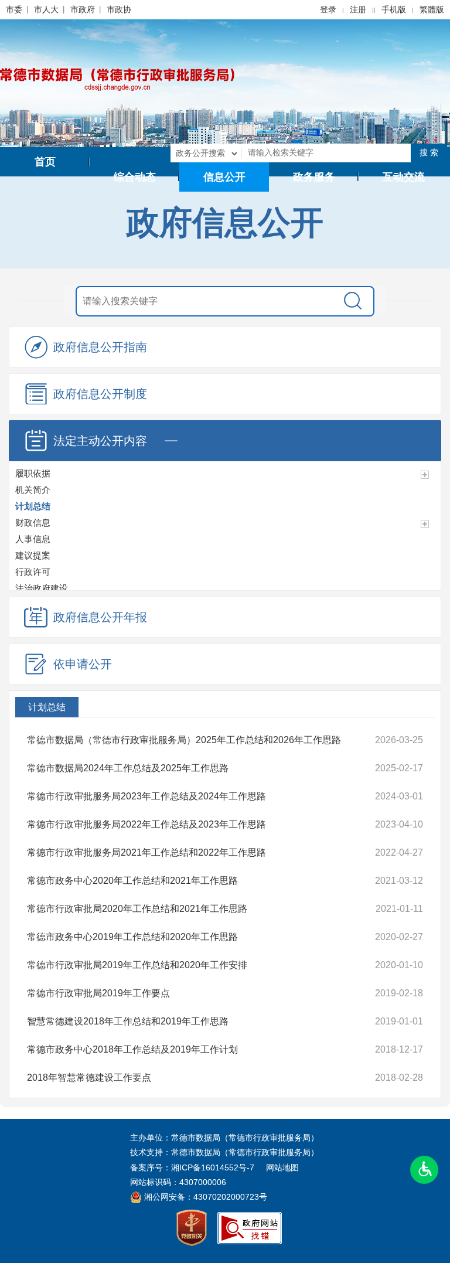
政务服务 (314, 177)
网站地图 (282, 1167)
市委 (14, 9)
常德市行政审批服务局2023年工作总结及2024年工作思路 (146, 796)
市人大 (46, 9)
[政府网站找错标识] (249, 1227)
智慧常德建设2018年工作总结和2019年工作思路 (128, 1021)
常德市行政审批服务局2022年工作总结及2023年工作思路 (146, 824)
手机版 (393, 9)
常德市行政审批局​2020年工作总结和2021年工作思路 (137, 909)
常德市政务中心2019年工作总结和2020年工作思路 (132, 937)
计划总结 (47, 707)
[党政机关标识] (191, 1227)
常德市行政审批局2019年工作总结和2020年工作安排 (137, 965)
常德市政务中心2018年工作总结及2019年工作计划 (132, 1049)
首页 (45, 162)
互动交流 (404, 177)
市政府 (82, 9)
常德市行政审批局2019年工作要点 (98, 993)
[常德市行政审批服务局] (117, 78)
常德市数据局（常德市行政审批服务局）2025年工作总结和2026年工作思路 (184, 740)
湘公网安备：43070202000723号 (204, 1196)
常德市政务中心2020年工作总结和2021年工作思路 (132, 881)
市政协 (119, 9)
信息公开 (224, 177)
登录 (328, 9)
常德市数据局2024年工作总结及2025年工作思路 (128, 768)
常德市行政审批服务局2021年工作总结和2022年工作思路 (146, 852)
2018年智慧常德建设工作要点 (89, 1077)
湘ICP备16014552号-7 (212, 1167)
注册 (358, 9)
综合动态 (135, 177)
